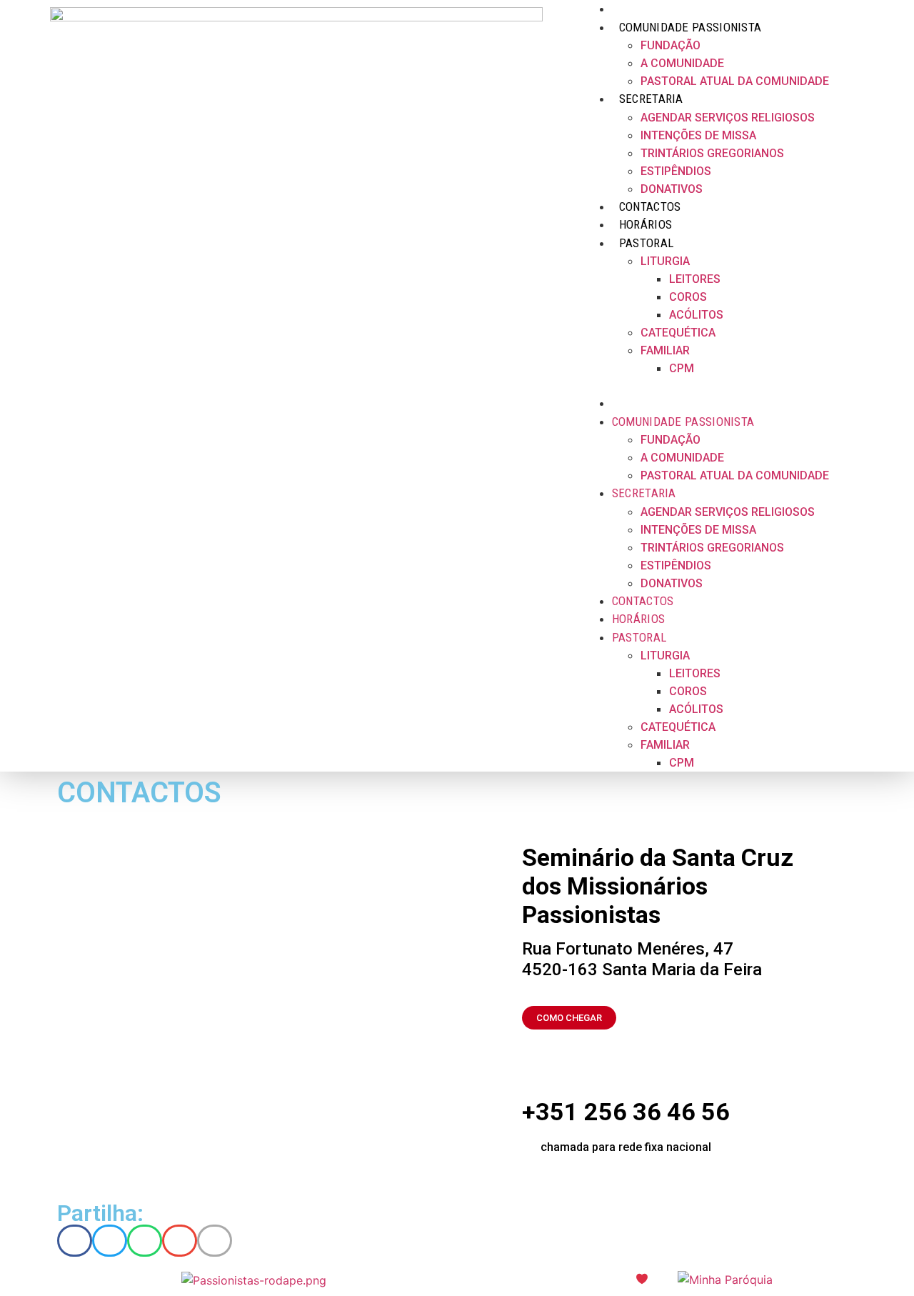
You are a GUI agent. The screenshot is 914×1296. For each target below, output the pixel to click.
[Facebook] (843, 386)
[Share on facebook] (74, 1241)
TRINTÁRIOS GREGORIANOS (712, 153)
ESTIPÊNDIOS (676, 565)
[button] (706, 385)
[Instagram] (857, 386)
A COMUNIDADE (682, 457)
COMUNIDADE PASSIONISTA (683, 421)
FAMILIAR (665, 350)
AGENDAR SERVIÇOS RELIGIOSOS (728, 117)
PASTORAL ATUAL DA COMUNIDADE (735, 81)
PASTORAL (646, 243)
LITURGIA (665, 261)
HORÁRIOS (638, 619)
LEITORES (694, 279)
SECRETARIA (651, 98)
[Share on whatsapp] (144, 1241)
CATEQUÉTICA (678, 332)
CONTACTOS (643, 601)
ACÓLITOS (696, 314)
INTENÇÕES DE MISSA (698, 135)
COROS (688, 297)
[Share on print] (214, 1241)
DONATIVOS (672, 583)
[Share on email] (179, 1241)
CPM (681, 368)
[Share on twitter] (109, 1241)
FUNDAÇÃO (670, 45)
